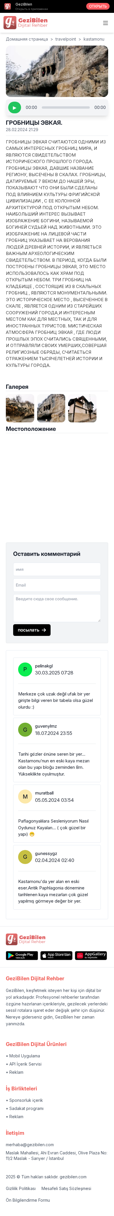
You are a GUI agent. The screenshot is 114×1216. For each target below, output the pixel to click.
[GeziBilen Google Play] (22, 955)
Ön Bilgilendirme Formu (28, 1200)
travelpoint (66, 39)
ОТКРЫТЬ (98, 6)
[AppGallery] (91, 955)
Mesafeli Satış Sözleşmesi (66, 1188)
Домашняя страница (27, 39)
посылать (28, 630)
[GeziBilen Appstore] (56, 955)
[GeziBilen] (25, 22)
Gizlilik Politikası (21, 1188)
